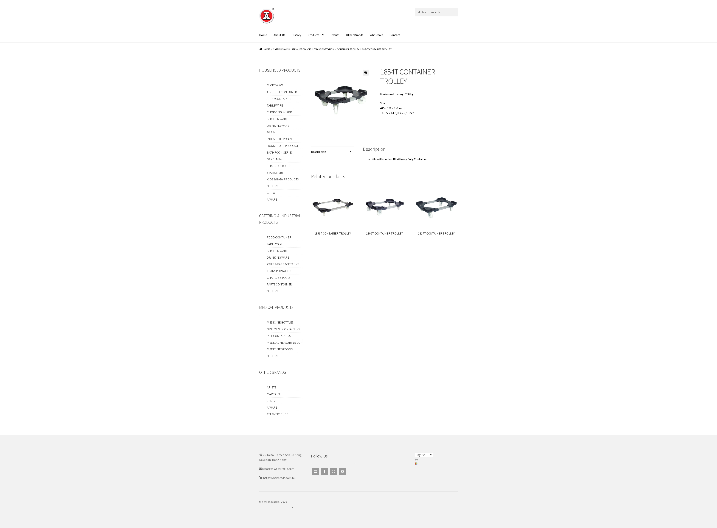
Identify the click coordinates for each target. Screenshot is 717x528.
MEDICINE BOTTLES (280, 322)
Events (335, 35)
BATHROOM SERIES (280, 152)
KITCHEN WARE (277, 119)
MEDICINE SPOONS (280, 349)
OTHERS (272, 186)
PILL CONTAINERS (279, 336)
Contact (395, 35)
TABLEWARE (275, 105)
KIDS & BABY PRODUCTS (283, 179)
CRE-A (271, 193)
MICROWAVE (275, 85)
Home (263, 35)
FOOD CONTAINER (279, 99)
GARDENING (275, 159)
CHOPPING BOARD (279, 112)
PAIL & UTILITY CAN (279, 139)
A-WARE (272, 199)
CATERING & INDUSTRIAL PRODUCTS (292, 49)
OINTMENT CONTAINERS (283, 329)
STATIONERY (275, 173)
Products (313, 35)
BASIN (271, 132)
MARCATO (273, 394)
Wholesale (376, 35)
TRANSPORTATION (324, 49)
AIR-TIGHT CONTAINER (282, 92)
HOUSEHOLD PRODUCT (282, 146)
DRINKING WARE (278, 126)
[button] (366, 73)
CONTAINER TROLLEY (348, 49)
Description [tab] (318, 152)
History (296, 35)
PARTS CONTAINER (279, 284)
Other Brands (354, 35)
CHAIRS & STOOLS (279, 166)
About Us (279, 35)
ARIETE (271, 387)
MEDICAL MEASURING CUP (284, 342)
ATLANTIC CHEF (277, 414)
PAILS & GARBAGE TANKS (283, 264)
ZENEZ (271, 401)
